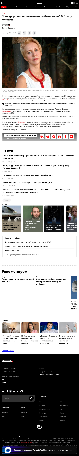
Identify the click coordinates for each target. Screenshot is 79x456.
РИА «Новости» (8, 100)
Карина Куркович (8, 28)
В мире (38, 277)
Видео (4, 7)
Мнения (62, 420)
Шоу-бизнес (60, 7)
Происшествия (49, 7)
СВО (76, 7)
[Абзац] (39, 3)
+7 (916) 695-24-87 (8, 372)
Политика (29, 7)
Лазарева (21, 122)
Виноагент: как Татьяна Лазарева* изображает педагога (27, 182)
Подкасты (63, 417)
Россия (6, 200)
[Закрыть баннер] (74, 448)
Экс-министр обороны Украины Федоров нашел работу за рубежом (51, 281)
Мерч (22, 416)
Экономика (38, 7)
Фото (3, 416)
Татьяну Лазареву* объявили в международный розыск (27, 175)
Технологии (44, 417)
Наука (62, 413)
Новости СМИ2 (8, 351)
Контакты (24, 412)
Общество (69, 7)
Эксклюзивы (20, 7)
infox (4, 204)
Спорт (62, 409)
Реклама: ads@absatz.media (49, 374)
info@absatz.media (46, 372)
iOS (3, 380)
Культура (43, 413)
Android (4, 382)
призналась (6, 111)
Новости (11, 7)
